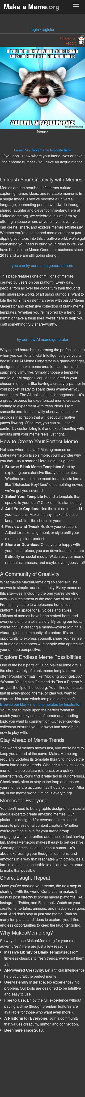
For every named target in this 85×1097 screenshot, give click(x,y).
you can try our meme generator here (42, 265)
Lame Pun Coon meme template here (42, 149)
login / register (42, 29)
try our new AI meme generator (42, 339)
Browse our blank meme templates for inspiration (40, 704)
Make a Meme (32, 6)
